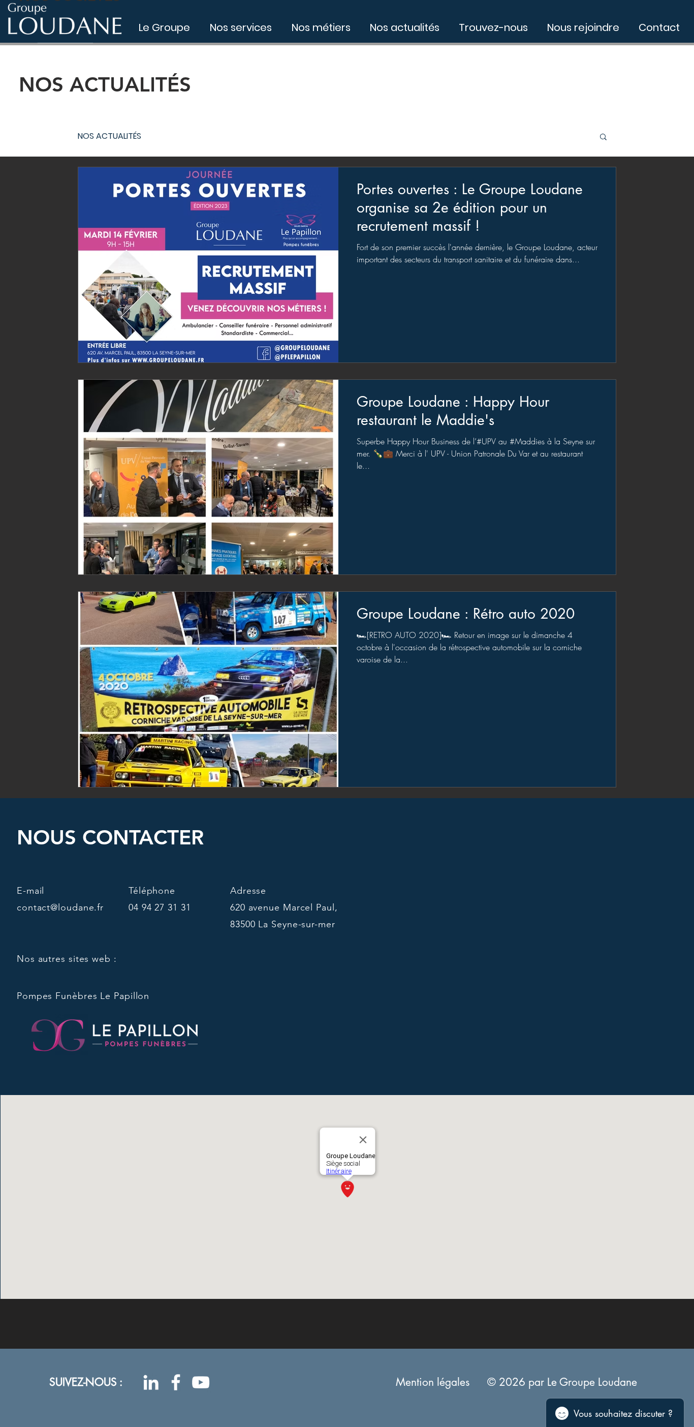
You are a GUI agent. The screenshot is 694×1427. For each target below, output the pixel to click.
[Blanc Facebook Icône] (175, 1382)
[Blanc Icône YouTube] (200, 1382)
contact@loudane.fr (60, 907)
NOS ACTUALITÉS (109, 136)
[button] (603, 137)
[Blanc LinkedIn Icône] (151, 1382)
